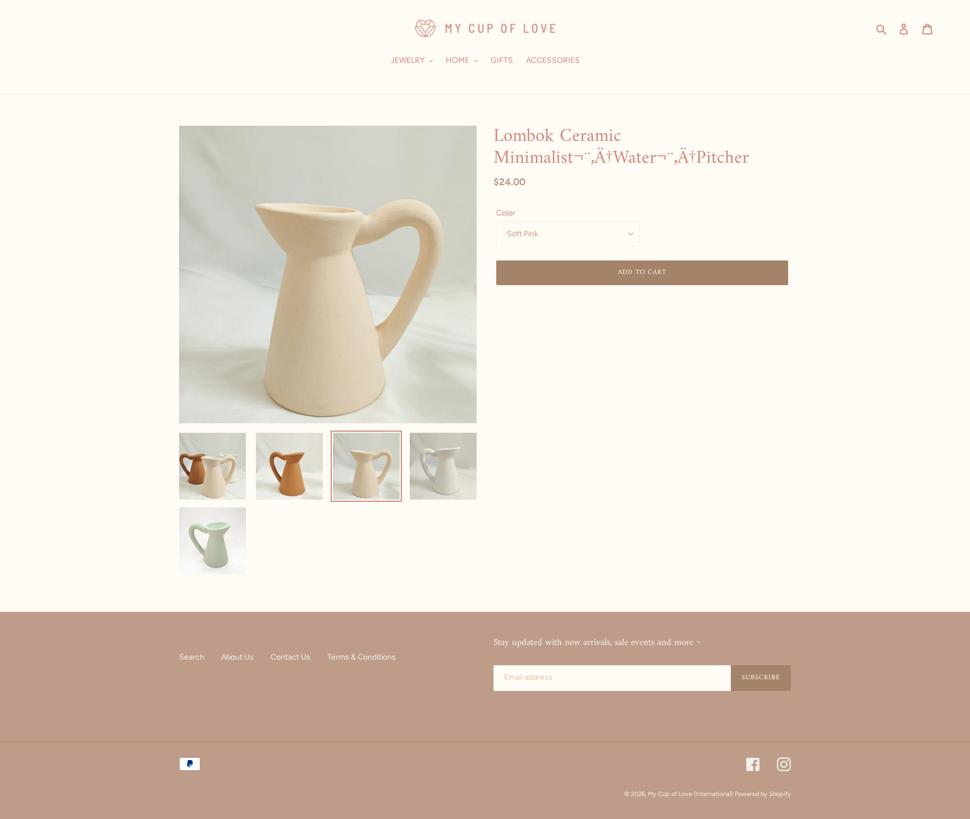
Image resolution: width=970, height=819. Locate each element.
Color (505, 213)
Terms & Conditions (361, 657)
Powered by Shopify (763, 794)
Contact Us (290, 657)
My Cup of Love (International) (690, 794)
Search (191, 657)
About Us (237, 657)
